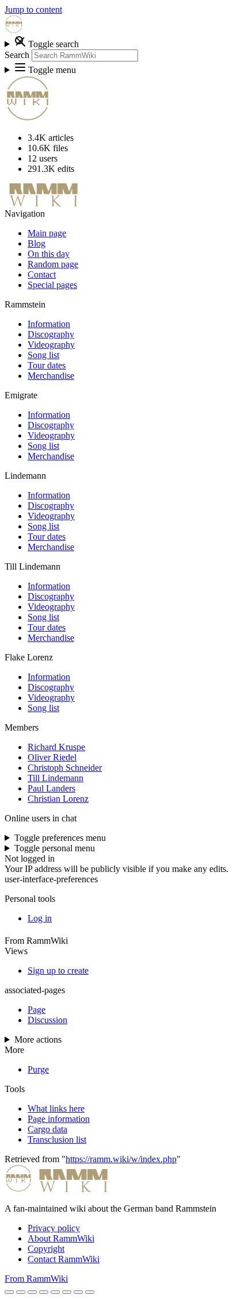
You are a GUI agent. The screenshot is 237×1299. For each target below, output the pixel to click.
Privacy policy (54, 1228)
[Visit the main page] (14, 30)
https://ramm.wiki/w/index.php (121, 1159)
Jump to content (33, 9)
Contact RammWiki (64, 1259)
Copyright (46, 1249)
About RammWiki (61, 1238)
